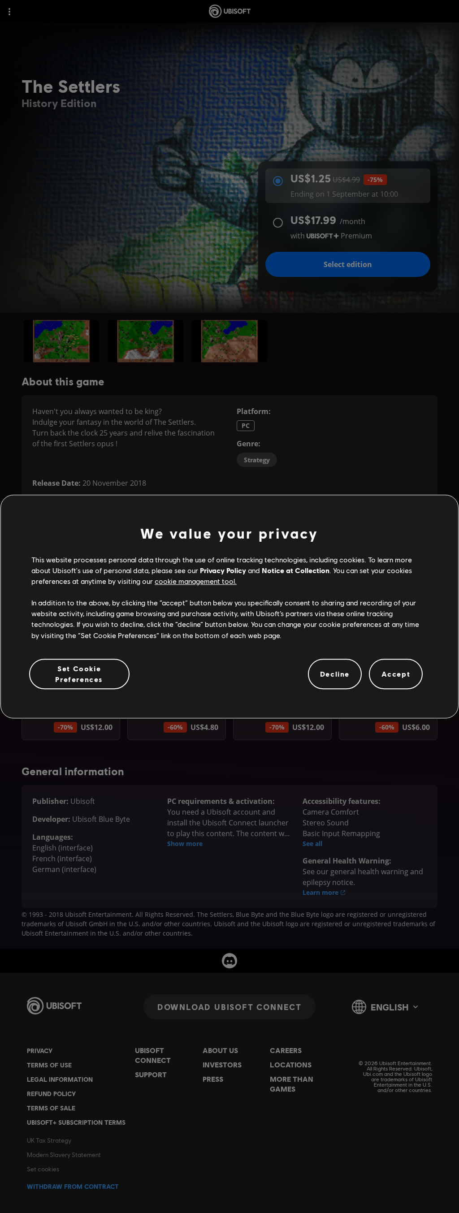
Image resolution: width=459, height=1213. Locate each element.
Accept (396, 673)
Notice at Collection (295, 570)
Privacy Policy (223, 570)
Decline (335, 673)
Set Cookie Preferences (79, 673)
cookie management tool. (196, 581)
